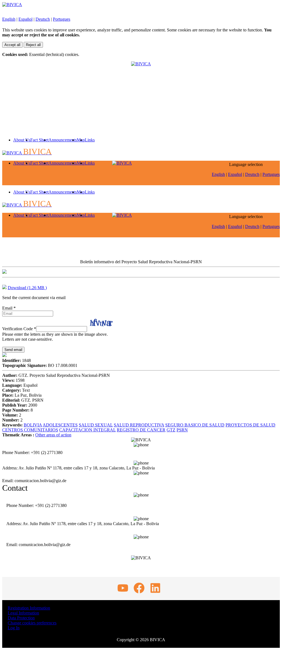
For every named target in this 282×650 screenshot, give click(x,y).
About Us (21, 140)
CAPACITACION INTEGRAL (87, 430)
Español (25, 19)
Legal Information (23, 613)
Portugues (61, 19)
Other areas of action (53, 435)
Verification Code (19, 328)
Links (90, 140)
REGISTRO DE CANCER (141, 430)
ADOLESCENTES (60, 425)
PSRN (182, 430)
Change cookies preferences (32, 623)
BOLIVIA (33, 425)
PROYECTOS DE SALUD (250, 425)
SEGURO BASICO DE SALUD (194, 425)
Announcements (62, 140)
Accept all (12, 45)
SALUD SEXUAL (96, 425)
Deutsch (43, 19)
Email (9, 308)
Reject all (33, 45)
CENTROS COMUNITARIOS (30, 430)
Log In (14, 627)
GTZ (171, 430)
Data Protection (21, 618)
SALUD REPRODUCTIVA (139, 425)
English (8, 19)
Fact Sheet (39, 140)
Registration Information (29, 608)
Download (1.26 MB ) (27, 287)
